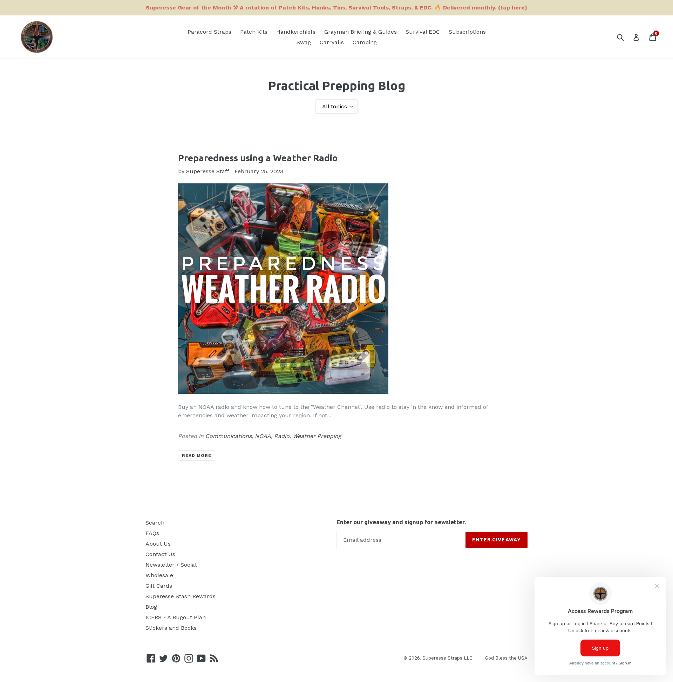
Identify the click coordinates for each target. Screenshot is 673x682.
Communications (228, 436)
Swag (304, 42)
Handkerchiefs (295, 31)
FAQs (152, 533)
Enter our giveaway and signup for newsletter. (401, 522)
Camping (365, 42)
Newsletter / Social (171, 564)
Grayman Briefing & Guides (360, 31)
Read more (196, 455)
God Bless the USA (506, 658)
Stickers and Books (171, 627)
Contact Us (160, 554)
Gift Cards (158, 585)
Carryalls (332, 42)
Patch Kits (253, 31)
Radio (282, 436)
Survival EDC (423, 31)
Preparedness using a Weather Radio (258, 158)
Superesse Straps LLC (447, 658)
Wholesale (159, 575)
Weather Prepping (317, 436)
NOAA (263, 436)
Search (154, 522)
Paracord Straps (209, 31)
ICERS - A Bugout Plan (175, 617)
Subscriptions (467, 31)
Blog (151, 606)
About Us (158, 543)
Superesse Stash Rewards (180, 596)
